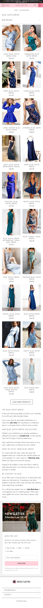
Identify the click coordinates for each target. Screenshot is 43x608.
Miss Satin (24, 601)
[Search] (36, 5)
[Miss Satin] (21, 5)
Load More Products (21, 402)
